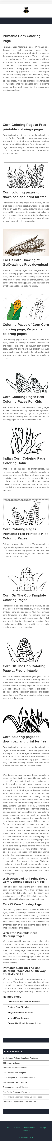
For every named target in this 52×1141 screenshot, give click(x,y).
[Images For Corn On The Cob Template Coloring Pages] (26, 577)
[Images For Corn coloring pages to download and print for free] (26, 174)
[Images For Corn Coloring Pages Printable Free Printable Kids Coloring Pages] (26, 511)
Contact (17, 1128)
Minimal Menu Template (18, 1018)
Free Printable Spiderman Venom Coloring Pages (22, 1097)
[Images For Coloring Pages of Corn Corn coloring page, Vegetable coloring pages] (26, 307)
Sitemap (26, 1130)
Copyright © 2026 (26, 1137)
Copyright (42, 1128)
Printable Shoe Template (19, 1007)
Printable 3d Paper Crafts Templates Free (19, 1102)
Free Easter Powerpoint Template (16, 1092)
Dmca (8, 1128)
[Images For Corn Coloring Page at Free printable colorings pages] (26, 107)
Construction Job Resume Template (24, 1001)
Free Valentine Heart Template (15, 1082)
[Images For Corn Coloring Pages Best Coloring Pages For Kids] (26, 379)
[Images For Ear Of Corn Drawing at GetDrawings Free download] (26, 242)
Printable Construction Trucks (15, 1068)
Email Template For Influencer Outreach (19, 1077)
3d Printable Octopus (11, 1063)
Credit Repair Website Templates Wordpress (20, 1058)
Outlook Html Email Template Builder (24, 1023)
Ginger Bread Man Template (20, 1012)
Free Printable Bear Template (14, 1073)
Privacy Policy (29, 1128)
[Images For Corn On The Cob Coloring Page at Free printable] (26, 648)
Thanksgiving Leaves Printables (15, 1087)
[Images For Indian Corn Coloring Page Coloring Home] (26, 440)
